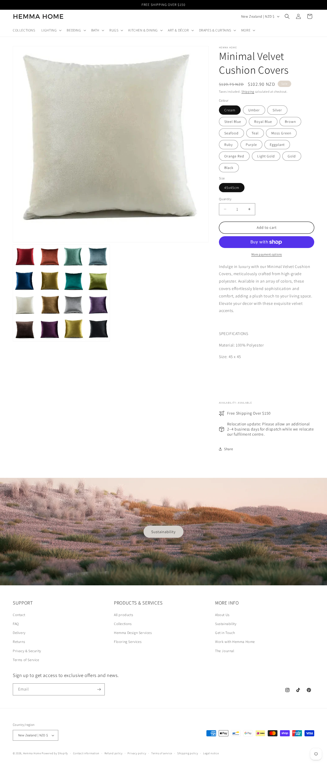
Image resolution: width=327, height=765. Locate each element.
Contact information (86, 753)
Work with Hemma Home (235, 641)
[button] (51, 30)
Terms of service (161, 753)
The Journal (224, 651)
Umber (254, 110)
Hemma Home (32, 753)
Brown (290, 121)
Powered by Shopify (55, 753)
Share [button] (228, 449)
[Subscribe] (98, 689)
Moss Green (281, 133)
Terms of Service (26, 660)
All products (123, 614)
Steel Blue (232, 121)
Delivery (19, 632)
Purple (251, 144)
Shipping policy (187, 753)
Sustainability (163, 531)
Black (228, 167)
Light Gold (266, 156)
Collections (123, 623)
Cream (229, 110)
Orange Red (234, 156)
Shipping (247, 91)
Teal (255, 133)
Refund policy (113, 753)
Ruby (228, 144)
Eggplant (277, 144)
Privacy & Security (27, 651)
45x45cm (231, 187)
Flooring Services (128, 641)
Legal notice (211, 753)
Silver (277, 110)
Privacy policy (136, 753)
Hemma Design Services (133, 632)
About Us (222, 614)
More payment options (266, 254)
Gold (292, 156)
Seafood (231, 133)
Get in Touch (225, 632)
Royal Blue (263, 121)
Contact (19, 614)
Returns (19, 641)
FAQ (16, 623)
